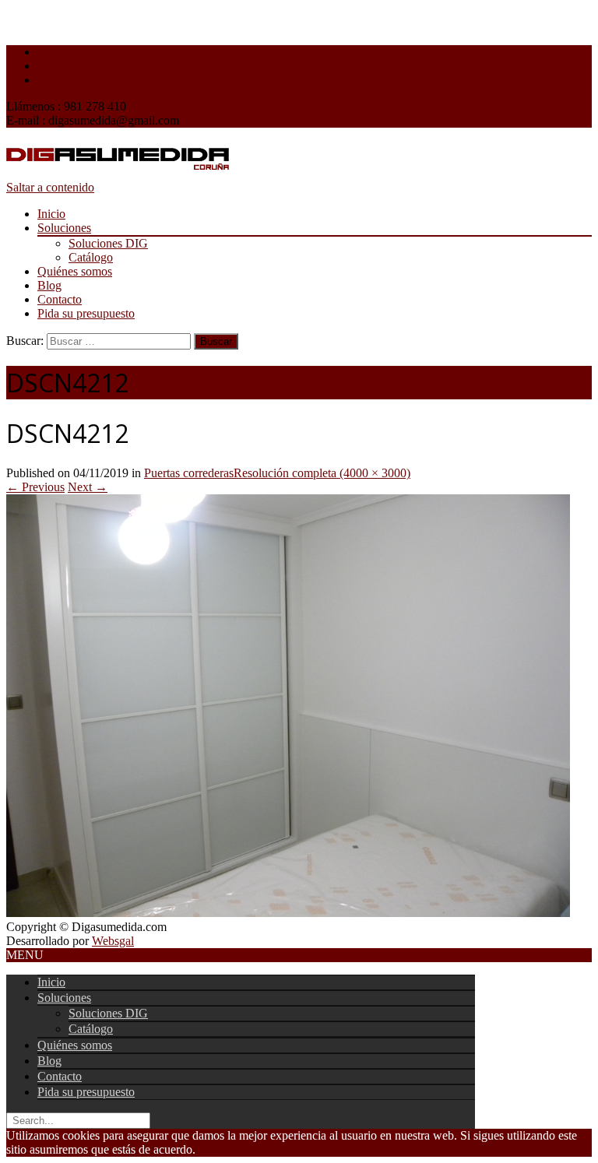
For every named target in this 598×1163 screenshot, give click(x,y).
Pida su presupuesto (86, 313)
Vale (206, 1149)
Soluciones (64, 227)
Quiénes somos (74, 271)
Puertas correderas (189, 473)
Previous (35, 487)
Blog (49, 285)
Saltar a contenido (50, 187)
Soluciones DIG (108, 243)
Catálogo (91, 257)
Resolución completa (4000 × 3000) (322, 473)
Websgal (113, 940)
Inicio (51, 213)
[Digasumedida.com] (117, 173)
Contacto (59, 299)
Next (87, 487)
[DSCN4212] (288, 912)
